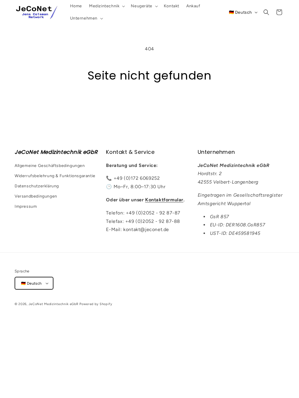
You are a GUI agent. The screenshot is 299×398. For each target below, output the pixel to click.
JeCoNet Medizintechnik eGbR (54, 304)
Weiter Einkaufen (149, 105)
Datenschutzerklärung (37, 186)
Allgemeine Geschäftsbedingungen (50, 165)
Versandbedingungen (36, 196)
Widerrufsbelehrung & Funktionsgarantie (55, 175)
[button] (106, 6)
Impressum (26, 206)
